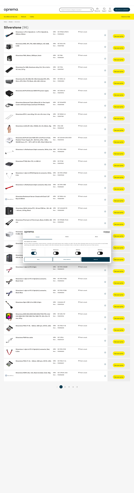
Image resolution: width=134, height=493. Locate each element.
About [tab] (96, 236)
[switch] (56, 253)
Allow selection (67, 259)
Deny (38, 259)
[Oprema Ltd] (11, 9)
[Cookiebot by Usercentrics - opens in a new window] (101, 232)
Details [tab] (67, 236)
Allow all (96, 259)
